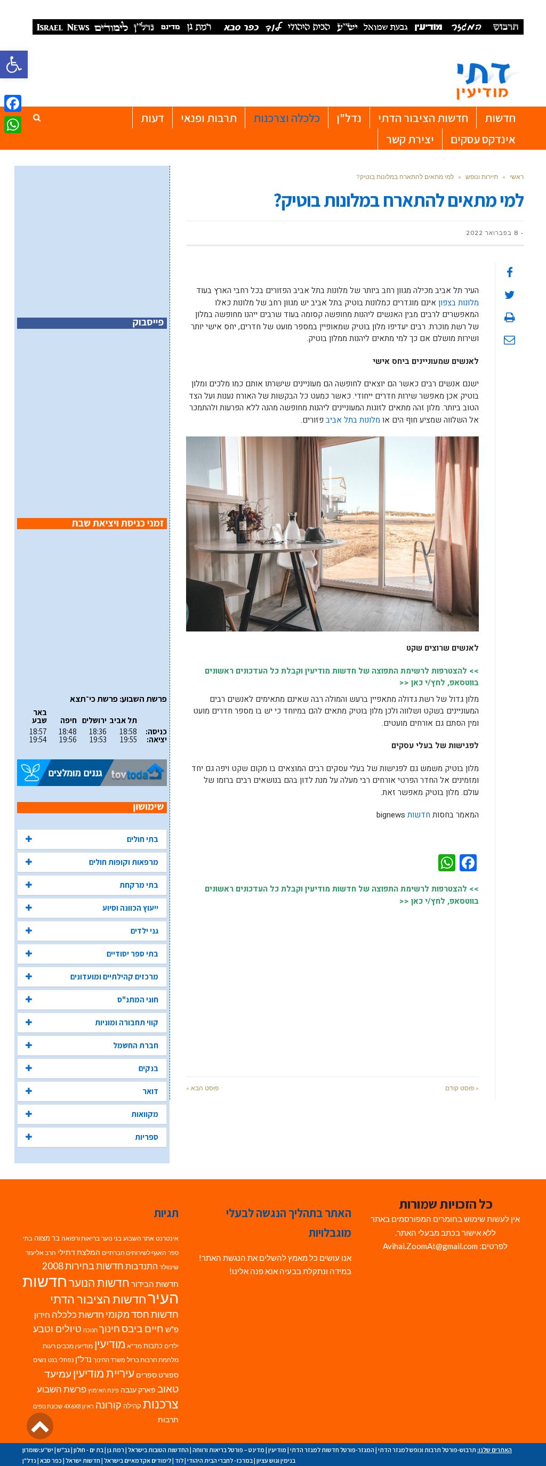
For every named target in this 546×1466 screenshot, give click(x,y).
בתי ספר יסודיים (132, 954)
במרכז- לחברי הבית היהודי (220, 1460)
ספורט (168, 1374)
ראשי (517, 177)
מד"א (134, 1346)
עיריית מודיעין (103, 1373)
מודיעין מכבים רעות (68, 1346)
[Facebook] (12, 103)
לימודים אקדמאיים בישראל (137, 1460)
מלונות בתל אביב (353, 420)
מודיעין (109, 1343)
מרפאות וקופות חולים (123, 862)
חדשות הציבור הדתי (98, 1299)
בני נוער (111, 1238)
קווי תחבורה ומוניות (126, 1022)
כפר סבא (51, 1460)
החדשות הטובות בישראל (158, 1450)
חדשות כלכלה (78, 1314)
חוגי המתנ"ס (137, 999)
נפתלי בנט (61, 1359)
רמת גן (115, 1450)
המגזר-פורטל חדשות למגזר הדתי (332, 1450)
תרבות (168, 1419)
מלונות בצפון (458, 303)
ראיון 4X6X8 (79, 1406)
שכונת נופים (47, 1406)
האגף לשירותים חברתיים (134, 1253)
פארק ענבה (138, 1390)
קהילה (132, 1406)
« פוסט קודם (462, 1088)
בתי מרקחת (138, 885)
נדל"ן (83, 1359)
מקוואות (144, 1114)
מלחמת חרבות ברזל (153, 1360)
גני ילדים (144, 931)
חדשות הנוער (99, 1283)
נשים (39, 1360)
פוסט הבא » (202, 1088)
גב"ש (63, 1450)
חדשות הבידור (155, 1284)
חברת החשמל (135, 1045)
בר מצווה (47, 1238)
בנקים (148, 1068)
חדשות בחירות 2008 (83, 1265)
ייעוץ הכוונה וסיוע (130, 908)
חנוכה (90, 1329)
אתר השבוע (138, 1238)
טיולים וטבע (57, 1328)
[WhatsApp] (12, 124)
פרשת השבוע (61, 1389)
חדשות (418, 815)
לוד (179, 1460)
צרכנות (161, 1404)
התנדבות (141, 1266)
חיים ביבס (143, 1328)
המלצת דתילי (79, 1252)
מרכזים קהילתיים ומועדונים (114, 977)
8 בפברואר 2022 (492, 233)
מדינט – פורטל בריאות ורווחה (228, 1450)
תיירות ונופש (481, 177)
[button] (14, 64)
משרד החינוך (109, 1359)
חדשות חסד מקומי (142, 1314)
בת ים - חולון (88, 1450)
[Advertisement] (332, 985)
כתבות (153, 1345)
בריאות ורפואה (80, 1238)
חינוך (109, 1328)
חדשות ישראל (83, 1460)
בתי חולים (142, 839)
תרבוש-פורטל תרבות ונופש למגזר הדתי (427, 1450)
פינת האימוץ (103, 1390)
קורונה (108, 1405)
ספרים (146, 1375)
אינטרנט (167, 1238)
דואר (150, 1091)
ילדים (171, 1346)
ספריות (146, 1137)
